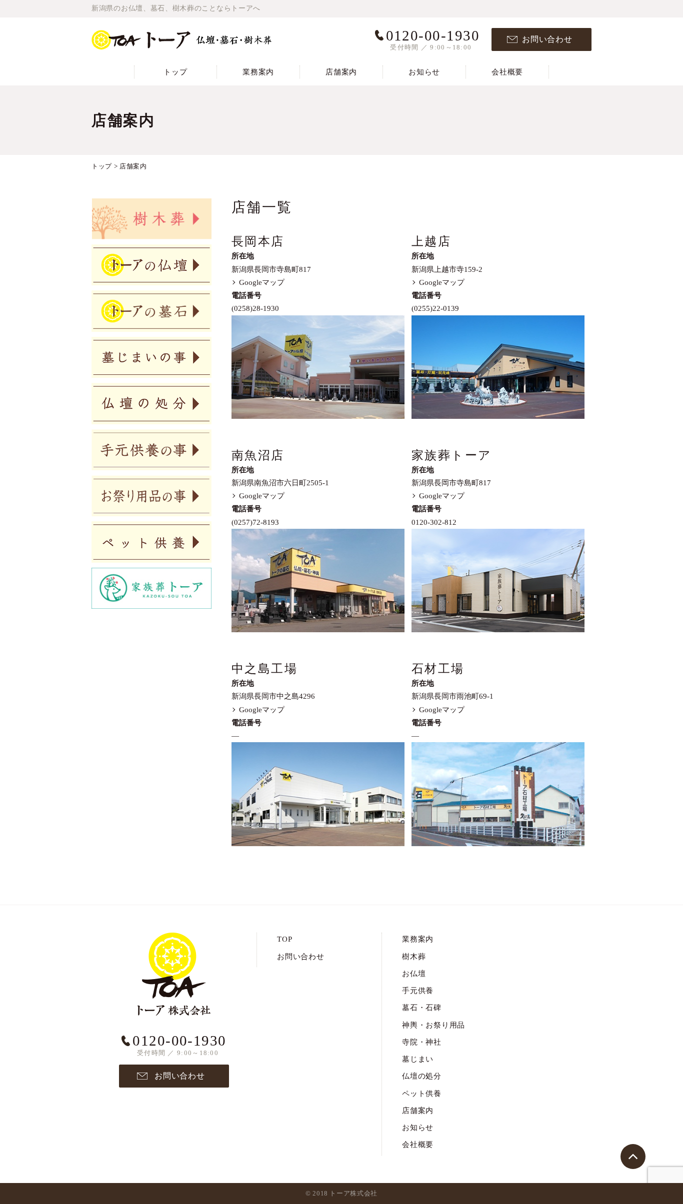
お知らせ (424, 72)
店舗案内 (341, 72)
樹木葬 (414, 957)
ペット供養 (422, 1094)
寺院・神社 (422, 1042)
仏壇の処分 (422, 1076)
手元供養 (418, 991)
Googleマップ (261, 282)
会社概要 (507, 72)
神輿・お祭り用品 (433, 1025)
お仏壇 (414, 974)
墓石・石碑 (422, 1008)
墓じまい (418, 1059)
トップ (175, 72)
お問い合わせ (547, 39)
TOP (284, 939)
